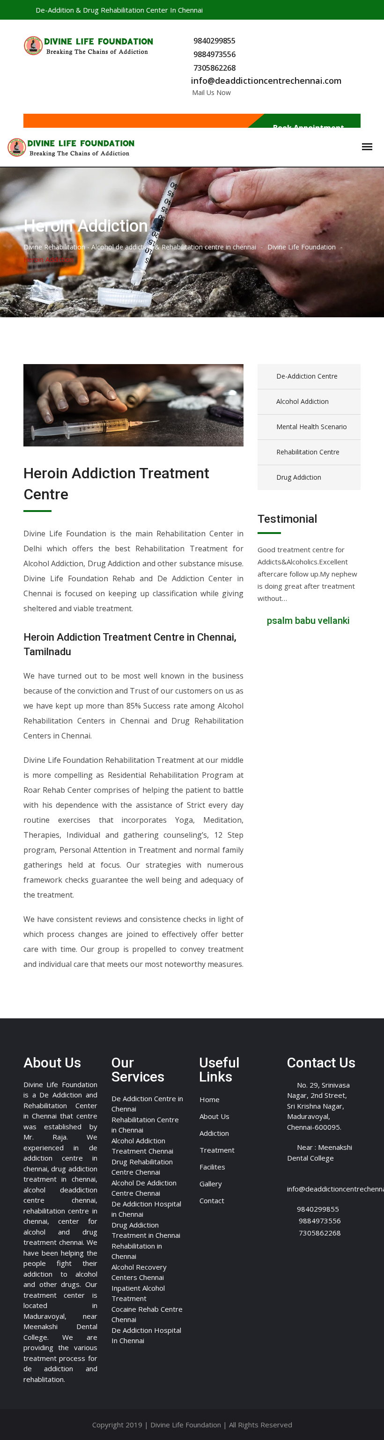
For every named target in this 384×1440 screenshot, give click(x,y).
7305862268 (214, 68)
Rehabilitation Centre (308, 451)
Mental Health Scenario (311, 426)
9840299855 (214, 41)
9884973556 (214, 54)
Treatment (217, 1150)
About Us (214, 1116)
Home (209, 1099)
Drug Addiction (298, 477)
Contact (211, 1200)
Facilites (212, 1166)
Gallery (210, 1183)
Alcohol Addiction (302, 401)
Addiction (214, 1133)
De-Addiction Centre (307, 376)
